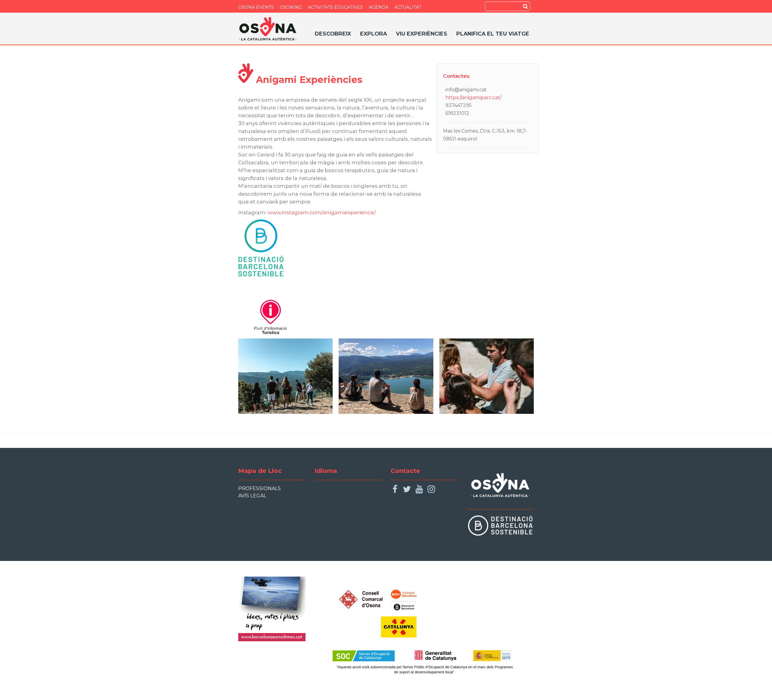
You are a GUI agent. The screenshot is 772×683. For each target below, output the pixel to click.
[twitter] (407, 489)
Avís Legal (252, 496)
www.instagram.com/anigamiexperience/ (321, 212)
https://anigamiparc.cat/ (473, 97)
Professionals (259, 488)
